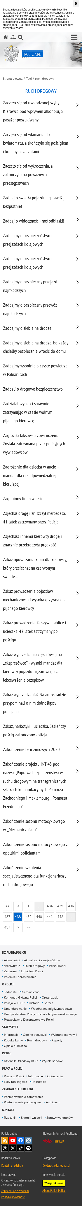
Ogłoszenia (55, 1076)
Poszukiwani (57, 965)
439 (27, 915)
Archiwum (52, 1102)
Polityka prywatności (13, 1197)
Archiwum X (12, 965)
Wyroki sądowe (52, 1061)
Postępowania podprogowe (23, 1102)
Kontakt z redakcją (12, 1165)
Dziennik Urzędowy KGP (21, 1061)
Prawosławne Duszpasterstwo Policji (29, 1019)
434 (49, 905)
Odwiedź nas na (12, 1140)
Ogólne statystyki (35, 1034)
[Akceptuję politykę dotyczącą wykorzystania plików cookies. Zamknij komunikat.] (76, 3)
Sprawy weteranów (59, 1117)
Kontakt (8, 1110)
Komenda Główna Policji (20, 997)
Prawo (6, 1053)
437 (6, 915)
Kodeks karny (13, 1040)
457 (6, 926)
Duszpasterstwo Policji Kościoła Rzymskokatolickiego (40, 1014)
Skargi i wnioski (31, 1117)
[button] (74, 37)
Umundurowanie (15, 1008)
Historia (34, 1003)
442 (59, 915)
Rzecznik (10, 1117)
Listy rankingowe (15, 1081)
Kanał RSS (4, 1140)
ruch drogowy (44, 78)
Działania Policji (14, 952)
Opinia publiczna (15, 1046)
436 (70, 905)
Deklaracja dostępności (56, 1165)
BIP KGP (59, 1141)
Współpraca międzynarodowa (51, 1008)
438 (17, 915)
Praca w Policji (12, 1068)
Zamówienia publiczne (18, 1089)
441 (49, 915)
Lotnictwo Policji (32, 971)
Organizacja (50, 997)
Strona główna (13, 78)
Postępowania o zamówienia (23, 1097)
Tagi (29, 78)
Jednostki (10, 992)
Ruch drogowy (35, 965)
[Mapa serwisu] (13, 37)
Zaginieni (10, 971)
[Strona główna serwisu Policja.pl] (5, 37)
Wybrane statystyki (64, 1034)
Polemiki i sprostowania (20, 977)
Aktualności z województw (42, 960)
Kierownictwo (30, 992)
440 (38, 915)
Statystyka (10, 1027)
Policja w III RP (14, 1003)
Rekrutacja (38, 1081)
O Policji (8, 984)
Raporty (56, 1040)
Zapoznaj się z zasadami (15, 1190)
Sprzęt (48, 1003)
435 (59, 905)
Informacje (11, 1034)
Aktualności (12, 960)
